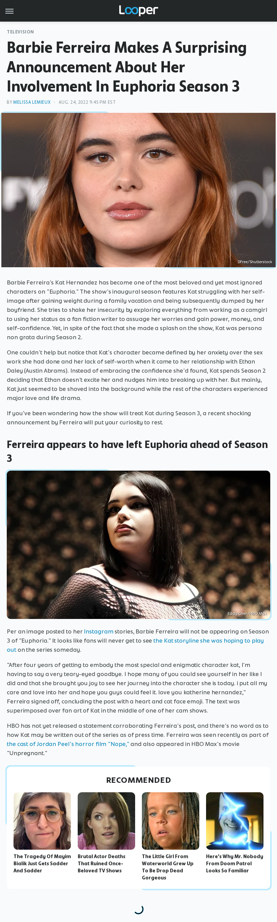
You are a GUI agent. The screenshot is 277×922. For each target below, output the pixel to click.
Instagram (98, 631)
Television (20, 32)
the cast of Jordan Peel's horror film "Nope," (68, 744)
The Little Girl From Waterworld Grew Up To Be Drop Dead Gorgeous (168, 867)
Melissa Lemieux (31, 102)
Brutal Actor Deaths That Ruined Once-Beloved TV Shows (101, 863)
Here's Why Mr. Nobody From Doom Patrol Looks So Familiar (234, 863)
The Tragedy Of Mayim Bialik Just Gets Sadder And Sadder (42, 863)
